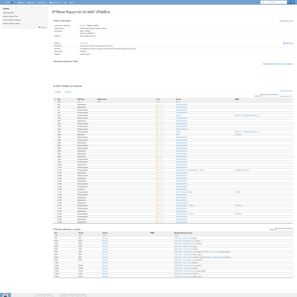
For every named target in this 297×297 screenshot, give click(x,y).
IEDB (177, 134)
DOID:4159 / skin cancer (182, 249)
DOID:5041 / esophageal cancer (185, 260)
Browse (32, 2)
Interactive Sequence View (10, 16)
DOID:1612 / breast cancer (183, 246)
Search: (257, 96)
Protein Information (8, 13)
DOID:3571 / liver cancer (210, 252)
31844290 (238, 134)
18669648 (238, 170)
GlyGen (178, 115)
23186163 (245, 170)
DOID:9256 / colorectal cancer (184, 243)
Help (64, 2)
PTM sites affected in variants (11, 23)
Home (22, 2)
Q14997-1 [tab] (68, 92)
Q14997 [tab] (58, 92)
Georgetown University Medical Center (73, 295)
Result (71, 2)
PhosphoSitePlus (181, 104)
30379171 (238, 115)
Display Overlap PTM (286, 96)
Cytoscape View (287, 21)
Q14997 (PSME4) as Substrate (11, 20)
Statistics (43, 2)
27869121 (238, 192)
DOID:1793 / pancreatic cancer (185, 241)
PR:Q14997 (84, 43)
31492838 (245, 115)
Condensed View (287, 91)
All (59, 102)
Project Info (56, 2)
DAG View (289, 43)
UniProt (202, 170)
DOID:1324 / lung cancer (182, 254)
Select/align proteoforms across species (278, 64)
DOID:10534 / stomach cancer (184, 271)
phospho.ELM (180, 170)
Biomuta (105, 238)
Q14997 (82, 25)
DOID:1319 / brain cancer (183, 273)
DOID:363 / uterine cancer (183, 238)
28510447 (253, 115)
